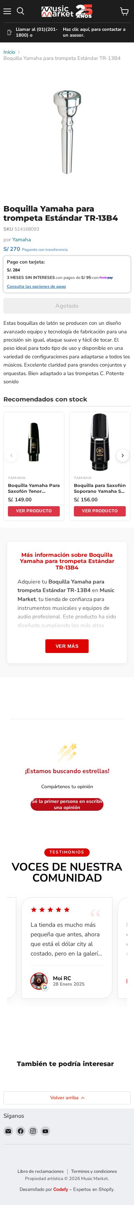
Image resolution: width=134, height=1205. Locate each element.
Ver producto (34, 511)
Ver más (67, 646)
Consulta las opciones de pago (36, 286)
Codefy (61, 1189)
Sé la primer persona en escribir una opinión (67, 804)
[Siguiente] (122, 455)
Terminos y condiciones (94, 1171)
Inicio (9, 52)
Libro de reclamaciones (41, 1171)
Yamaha (21, 239)
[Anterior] (11, 455)
